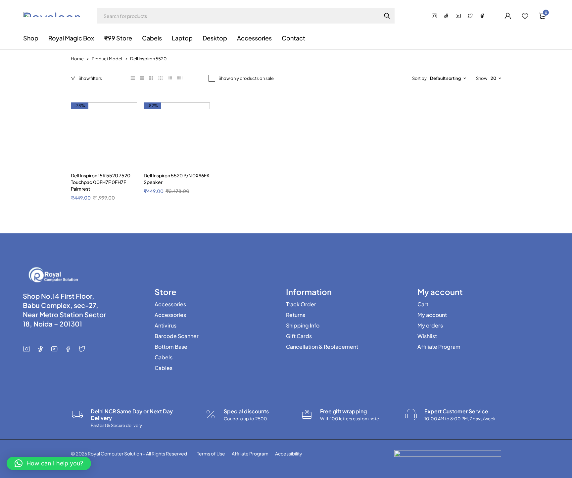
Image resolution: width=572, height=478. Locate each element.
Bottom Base (171, 346)
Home (77, 58)
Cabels (163, 357)
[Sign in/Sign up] (507, 16)
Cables (163, 368)
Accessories (170, 304)
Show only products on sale (246, 78)
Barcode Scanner (177, 336)
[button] (49, 463)
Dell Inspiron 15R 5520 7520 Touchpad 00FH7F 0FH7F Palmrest (100, 182)
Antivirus (165, 325)
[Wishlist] (525, 16)
